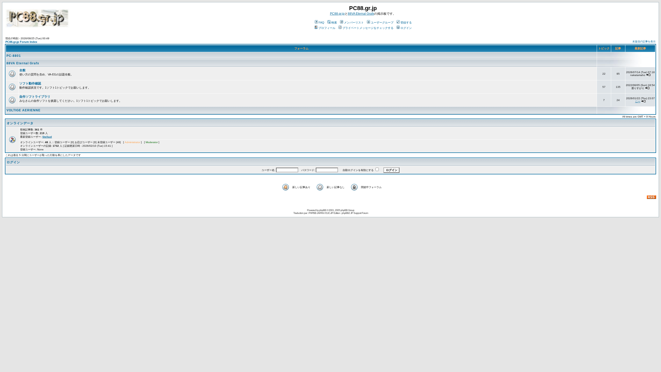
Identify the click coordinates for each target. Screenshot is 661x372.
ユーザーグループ (382, 22)
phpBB (322, 210)
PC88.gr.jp (337, 14)
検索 (334, 22)
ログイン (406, 27)
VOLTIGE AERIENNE (23, 110)
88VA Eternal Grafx (361, 14)
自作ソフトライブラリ (34, 96)
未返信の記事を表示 (644, 41)
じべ (637, 101)
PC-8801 (13, 56)
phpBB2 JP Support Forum (355, 213)
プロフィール (326, 27)
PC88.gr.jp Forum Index (21, 41)
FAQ (321, 22)
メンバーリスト (354, 22)
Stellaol (47, 136)
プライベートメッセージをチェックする (368, 27)
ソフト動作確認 (30, 83)
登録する (406, 22)
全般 (22, 70)
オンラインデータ (20, 123)
